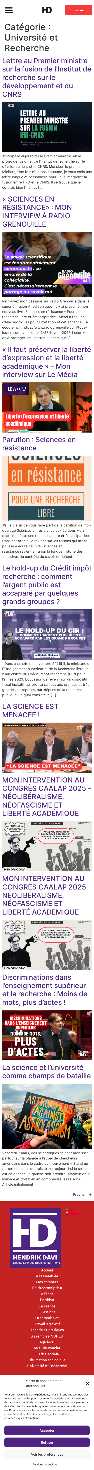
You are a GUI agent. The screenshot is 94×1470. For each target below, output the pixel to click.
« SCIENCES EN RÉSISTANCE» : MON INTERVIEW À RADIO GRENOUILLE (37, 211)
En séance (47, 1306)
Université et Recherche (47, 1365)
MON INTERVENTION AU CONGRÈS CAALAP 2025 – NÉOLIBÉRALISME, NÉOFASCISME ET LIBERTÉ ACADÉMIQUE (46, 797)
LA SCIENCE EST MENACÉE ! (30, 710)
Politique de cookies (45, 1464)
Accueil (47, 1270)
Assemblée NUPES (47, 1336)
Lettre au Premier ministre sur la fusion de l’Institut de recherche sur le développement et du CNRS (46, 77)
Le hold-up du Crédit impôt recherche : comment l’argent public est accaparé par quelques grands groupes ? (47, 585)
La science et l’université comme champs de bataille (46, 1071)
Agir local (47, 1342)
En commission (47, 1318)
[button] (87, 1383)
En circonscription (47, 1287)
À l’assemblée (47, 1276)
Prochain (82, 1194)
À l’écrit (47, 1294)
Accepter (47, 1430)
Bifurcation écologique (47, 1360)
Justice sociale (47, 1354)
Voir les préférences (47, 1454)
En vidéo (47, 1299)
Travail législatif (47, 1324)
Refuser (47, 1442)
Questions (47, 1312)
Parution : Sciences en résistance (39, 443)
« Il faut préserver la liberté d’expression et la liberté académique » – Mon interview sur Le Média (46, 362)
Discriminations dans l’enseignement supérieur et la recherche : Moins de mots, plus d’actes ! (44, 990)
